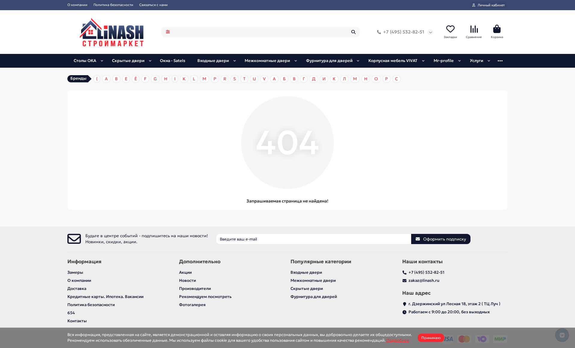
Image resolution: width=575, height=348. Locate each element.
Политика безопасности (113, 5)
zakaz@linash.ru (423, 280)
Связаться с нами (153, 5)
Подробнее (397, 340)
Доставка (76, 288)
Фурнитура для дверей (329, 60)
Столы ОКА (85, 60)
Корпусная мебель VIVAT (392, 60)
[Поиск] (353, 32)
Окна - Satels (172, 60)
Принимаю (431, 337)
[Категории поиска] (167, 32)
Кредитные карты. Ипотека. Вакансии (105, 296)
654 (71, 312)
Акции (185, 272)
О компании (77, 5)
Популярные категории (320, 261)
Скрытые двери (128, 60)
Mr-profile (444, 60)
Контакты (77, 320)
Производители (195, 288)
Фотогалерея (192, 304)
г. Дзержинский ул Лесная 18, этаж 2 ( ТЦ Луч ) (454, 303)
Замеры (75, 272)
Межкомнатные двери (267, 60)
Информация (84, 261)
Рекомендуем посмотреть (205, 296)
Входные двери (213, 60)
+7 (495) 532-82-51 (403, 32)
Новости (187, 280)
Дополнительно (199, 261)
